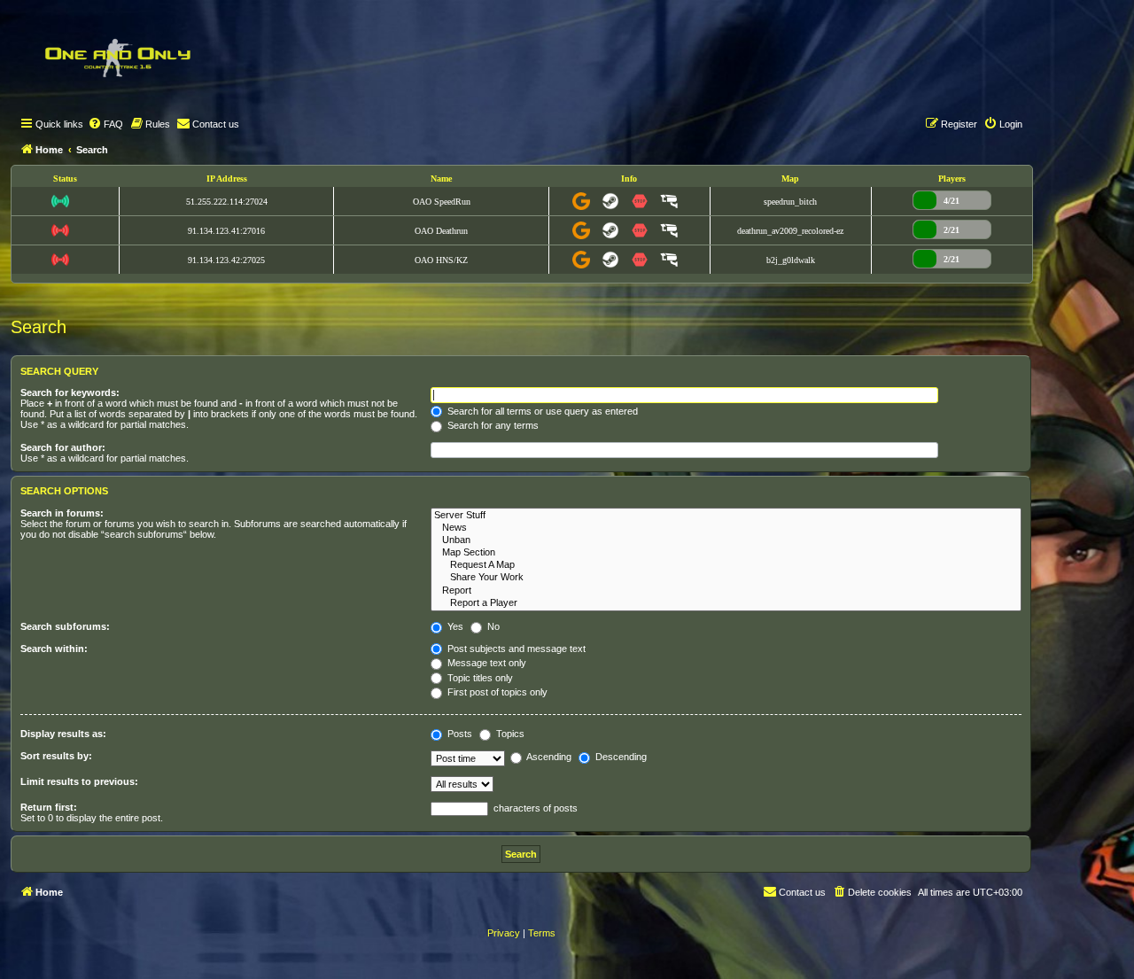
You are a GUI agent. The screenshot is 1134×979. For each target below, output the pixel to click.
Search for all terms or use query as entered (541, 411)
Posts (458, 733)
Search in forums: (62, 513)
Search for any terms (492, 425)
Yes (454, 626)
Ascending (547, 756)
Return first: (48, 807)
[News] (726, 528)
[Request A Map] (726, 565)
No (492, 626)
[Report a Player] (726, 603)
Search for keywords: (70, 392)
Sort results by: (56, 755)
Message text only (485, 662)
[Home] (117, 57)
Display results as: (63, 733)
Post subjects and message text (515, 648)
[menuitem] (105, 124)
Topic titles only (479, 677)
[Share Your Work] (726, 577)
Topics (508, 733)
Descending (620, 756)
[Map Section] (726, 553)
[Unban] (726, 540)
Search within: (54, 648)
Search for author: (62, 447)
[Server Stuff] (726, 515)
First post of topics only (496, 692)
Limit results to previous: (79, 781)
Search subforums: (65, 626)
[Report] (726, 591)
